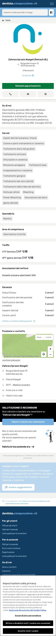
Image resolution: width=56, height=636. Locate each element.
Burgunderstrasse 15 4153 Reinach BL (30, 64)
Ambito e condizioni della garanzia (17, 321)
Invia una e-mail (14, 390)
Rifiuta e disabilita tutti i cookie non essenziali (28, 623)
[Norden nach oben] (50, 344)
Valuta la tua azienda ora (16, 446)
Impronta (6, 571)
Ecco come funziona (11, 548)
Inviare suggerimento (20, 487)
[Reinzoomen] (50, 349)
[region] (28, 346)
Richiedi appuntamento (28, 86)
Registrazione (8, 552)
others (36, 356)
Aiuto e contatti (9, 567)
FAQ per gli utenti (9, 526)
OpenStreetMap (27, 356)
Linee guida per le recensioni (14, 533)
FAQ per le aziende (10, 544)
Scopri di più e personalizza (28, 616)
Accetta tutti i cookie (28, 631)
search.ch (8, 356)
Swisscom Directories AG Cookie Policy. (27, 610)
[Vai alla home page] (20, 4)
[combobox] (25, 12)
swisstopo (17, 356)
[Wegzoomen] (50, 354)
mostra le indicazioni (11, 360)
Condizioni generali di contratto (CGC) (18, 575)
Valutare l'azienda (10, 529)
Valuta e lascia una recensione (28, 422)
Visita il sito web (14, 395)
